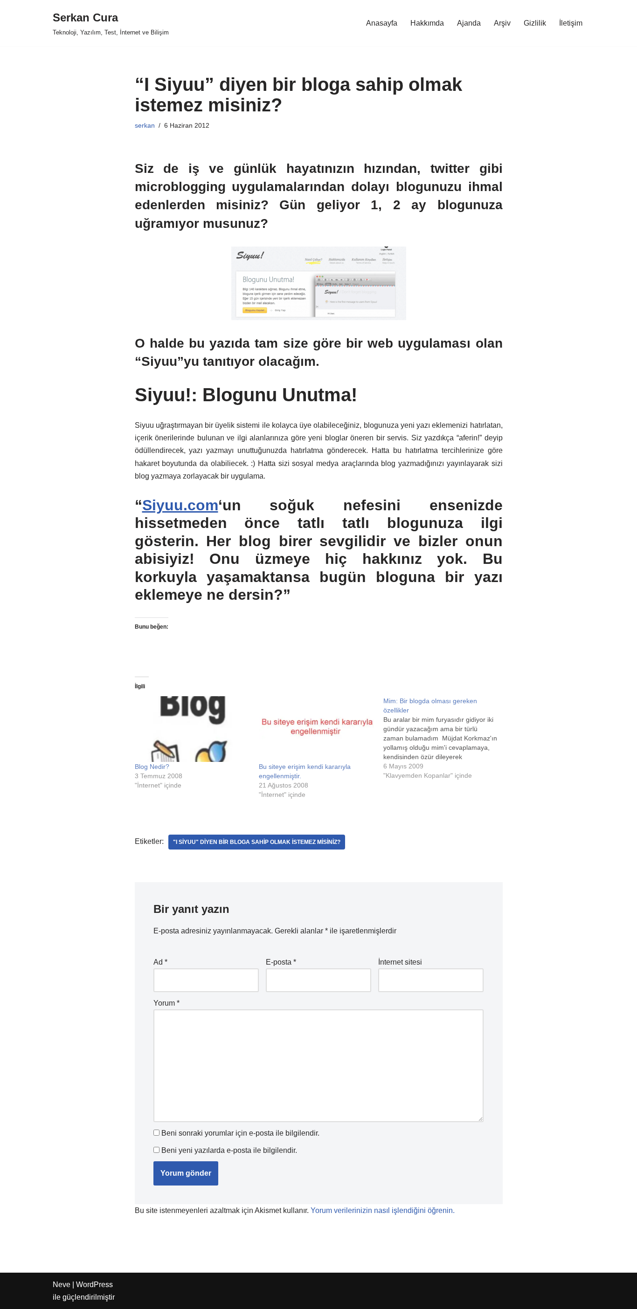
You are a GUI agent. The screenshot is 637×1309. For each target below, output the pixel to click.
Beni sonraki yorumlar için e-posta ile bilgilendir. (240, 1133)
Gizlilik (535, 23)
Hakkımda (427, 23)
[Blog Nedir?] (192, 729)
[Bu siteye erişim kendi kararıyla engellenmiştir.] (316, 729)
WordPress (94, 1284)
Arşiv (502, 23)
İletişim (570, 23)
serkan (145, 125)
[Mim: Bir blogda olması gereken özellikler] (445, 738)
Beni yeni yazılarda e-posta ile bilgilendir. (229, 1150)
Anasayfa (381, 23)
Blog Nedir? (152, 766)
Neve (61, 1284)
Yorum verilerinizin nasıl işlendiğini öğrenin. (383, 1210)
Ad (160, 962)
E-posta (281, 962)
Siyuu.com (180, 505)
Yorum (166, 1003)
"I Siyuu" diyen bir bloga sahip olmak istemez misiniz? (256, 842)
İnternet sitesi (400, 962)
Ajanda (469, 23)
